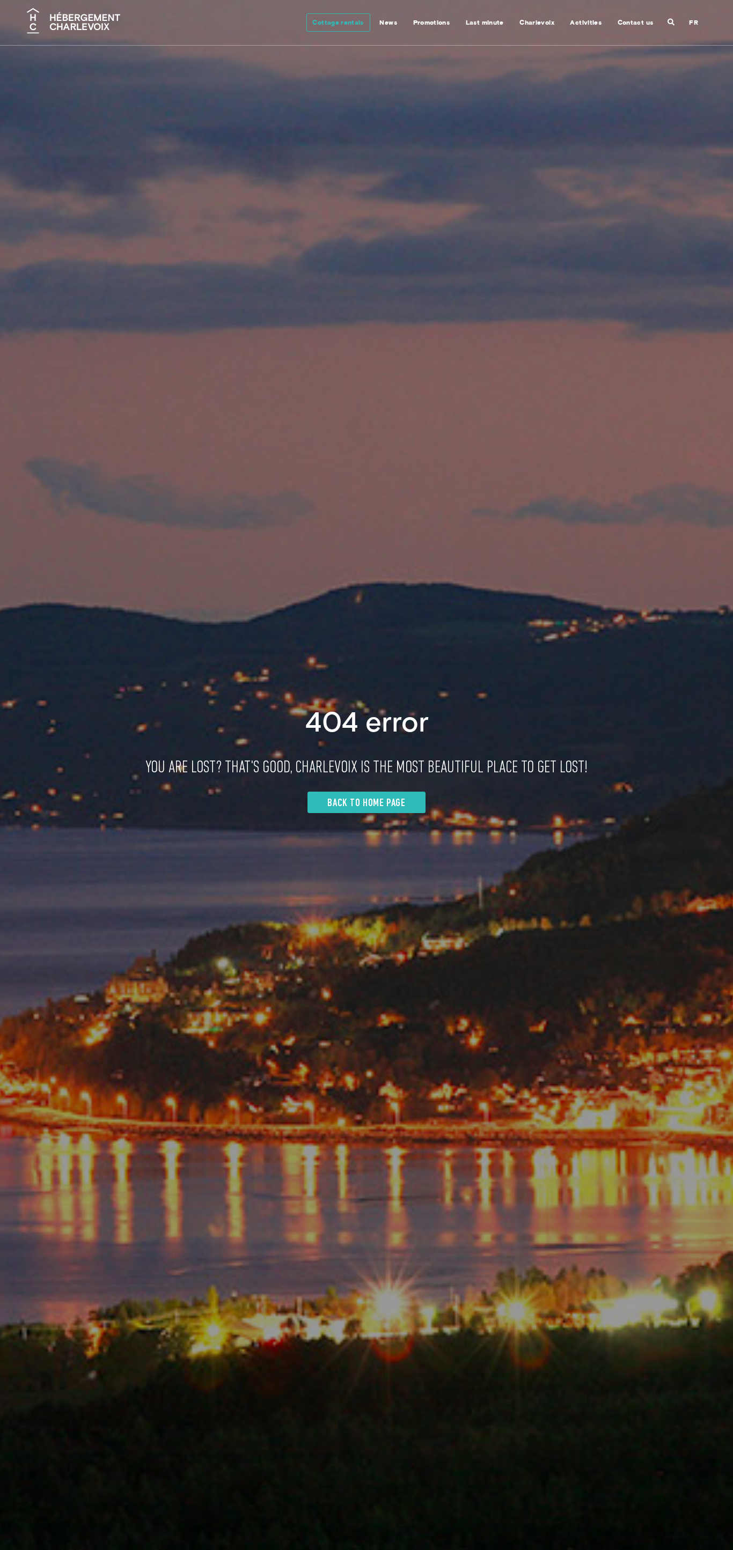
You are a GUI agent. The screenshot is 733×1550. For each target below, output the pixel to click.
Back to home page (366, 803)
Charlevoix (536, 23)
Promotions (431, 23)
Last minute (485, 23)
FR (693, 23)
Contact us (636, 23)
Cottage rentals (337, 23)
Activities (586, 23)
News (388, 23)
